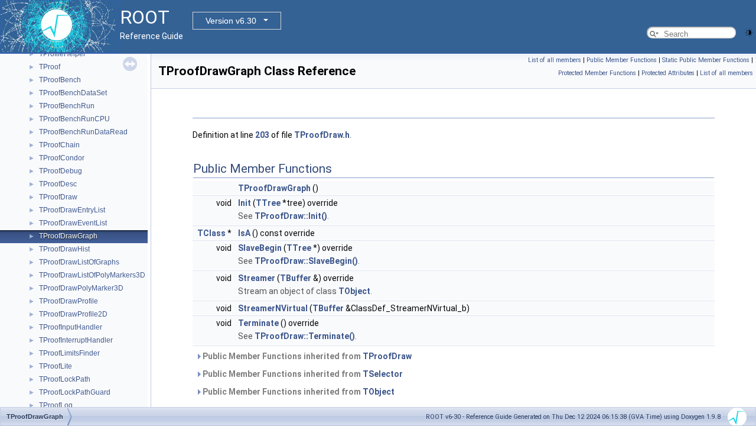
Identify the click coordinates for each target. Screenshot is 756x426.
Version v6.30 (231, 20)
